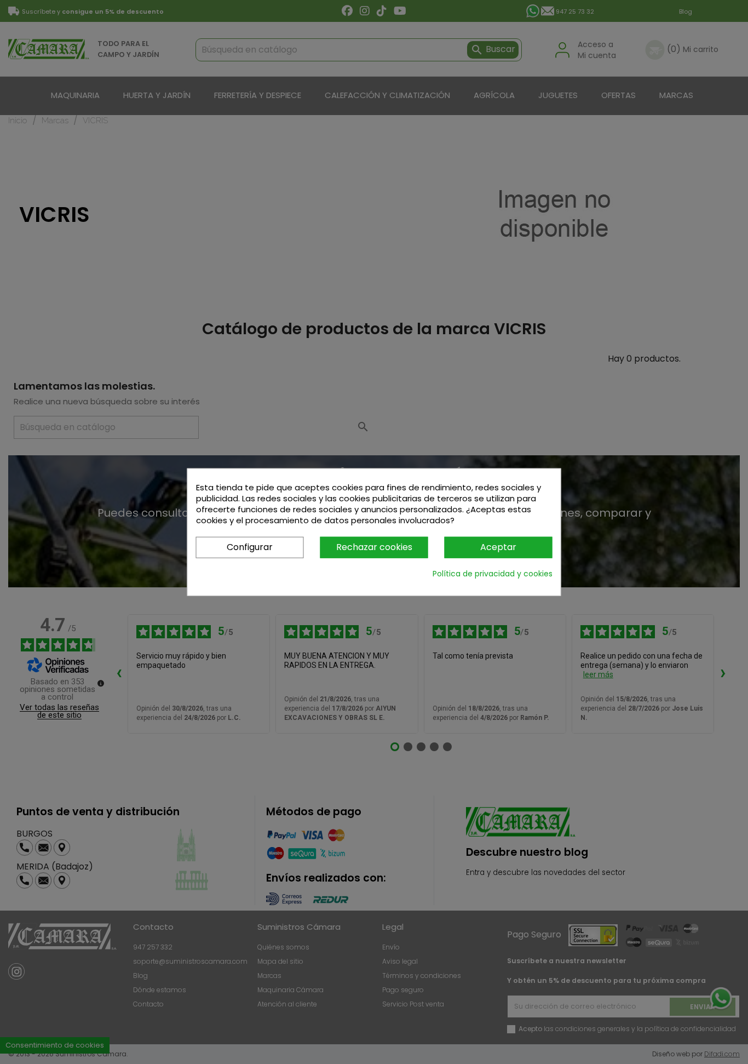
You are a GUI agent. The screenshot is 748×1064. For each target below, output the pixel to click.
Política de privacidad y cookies (493, 573)
